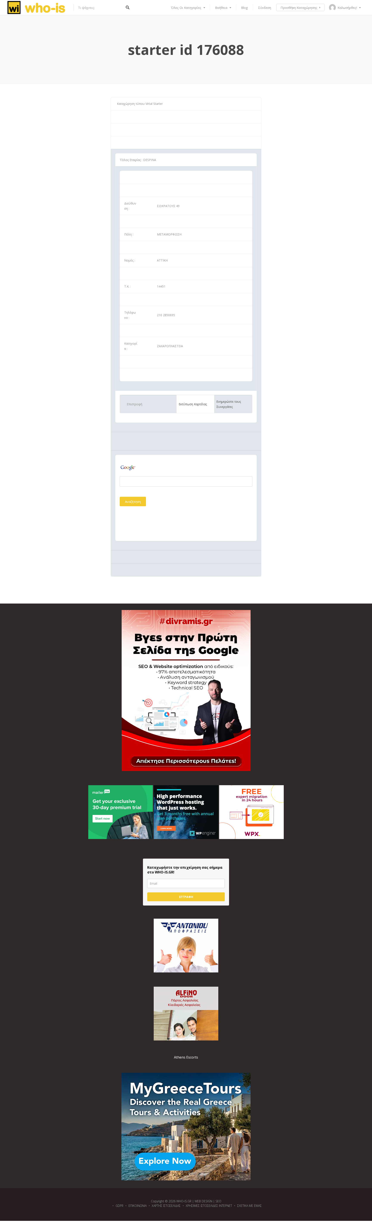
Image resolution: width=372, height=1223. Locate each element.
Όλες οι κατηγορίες (186, 7)
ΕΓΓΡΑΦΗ (186, 897)
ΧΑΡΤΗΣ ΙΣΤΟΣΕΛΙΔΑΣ (166, 1206)
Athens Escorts (186, 1057)
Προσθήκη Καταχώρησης (299, 7)
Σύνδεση (264, 7)
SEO (218, 1201)
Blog (244, 7)
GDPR (119, 1206)
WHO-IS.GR (183, 1201)
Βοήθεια (221, 7)
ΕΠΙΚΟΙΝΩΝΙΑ (138, 1206)
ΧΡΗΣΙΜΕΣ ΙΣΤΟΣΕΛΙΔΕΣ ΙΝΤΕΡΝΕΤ (209, 1206)
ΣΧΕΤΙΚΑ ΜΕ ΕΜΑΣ (249, 1206)
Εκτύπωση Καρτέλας (193, 404)
